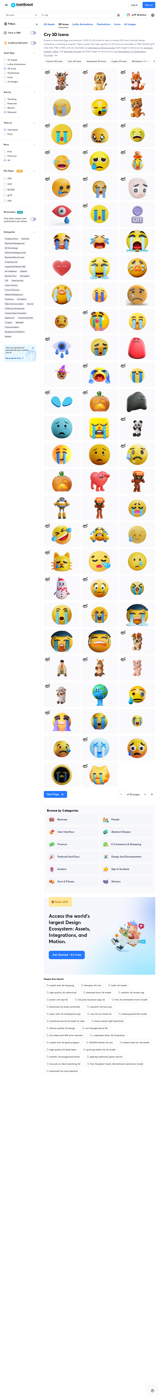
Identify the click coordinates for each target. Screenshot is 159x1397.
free (66, 40)
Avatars (8, 336)
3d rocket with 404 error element (66, 1035)
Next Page (53, 794)
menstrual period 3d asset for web (66, 1021)
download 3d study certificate (64, 1006)
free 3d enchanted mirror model (131, 999)
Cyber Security (11, 285)
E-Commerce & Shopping (126, 844)
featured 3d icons (72, 51)
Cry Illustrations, (138, 51)
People (115, 819)
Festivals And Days (68, 857)
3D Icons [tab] (63, 24)
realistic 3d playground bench (64, 1056)
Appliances (9, 318)
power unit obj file (58, 999)
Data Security (17, 280)
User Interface (65, 832)
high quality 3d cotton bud (62, 992)
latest (55, 51)
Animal (30, 304)
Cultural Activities (25, 318)
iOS (6, 280)
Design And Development (126, 857)
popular (48, 51)
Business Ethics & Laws (14, 257)
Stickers (115, 881)
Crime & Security (12, 290)
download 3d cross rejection (63, 1071)
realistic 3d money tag (132, 992)
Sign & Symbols (120, 869)
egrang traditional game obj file (106, 1056)
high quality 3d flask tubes (62, 1049)
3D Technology (11, 248)
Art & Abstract (11, 271)
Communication (12, 327)
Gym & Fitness (65, 881)
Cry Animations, (122, 51)
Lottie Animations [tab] (82, 24)
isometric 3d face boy (101, 1006)
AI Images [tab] (130, 24)
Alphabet (19, 322)
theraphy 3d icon (92, 985)
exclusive (148, 47)
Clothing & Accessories (14, 308)
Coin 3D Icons (74, 61)
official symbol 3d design (62, 1028)
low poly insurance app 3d (91, 999)
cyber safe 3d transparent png (64, 1014)
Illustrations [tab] (103, 24)
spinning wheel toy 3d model (101, 1049)
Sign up (149, 5)
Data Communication (14, 304)
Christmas (9, 299)
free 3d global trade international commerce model (116, 1063)
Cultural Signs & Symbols (15, 313)
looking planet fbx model (134, 1014)
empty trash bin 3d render (136, 1042)
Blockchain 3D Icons (141, 61)
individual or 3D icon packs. (101, 47)
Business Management (14, 243)
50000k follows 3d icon (101, 1042)
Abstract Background (14, 294)
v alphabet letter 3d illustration (109, 1035)
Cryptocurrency (11, 239)
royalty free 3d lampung (61, 985)
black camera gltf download (108, 1021)
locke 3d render (119, 985)
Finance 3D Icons (54, 61)
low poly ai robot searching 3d (64, 1063)
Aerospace (24, 276)
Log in (134, 5)
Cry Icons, (49, 55)
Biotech (23, 271)
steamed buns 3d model (98, 992)
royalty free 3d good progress (64, 1042)
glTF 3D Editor (139, 15)
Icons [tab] (117, 24)
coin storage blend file (96, 1028)
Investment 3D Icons (96, 61)
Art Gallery (21, 299)
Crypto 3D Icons (119, 61)
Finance (62, 844)
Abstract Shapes (121, 832)
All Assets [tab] (49, 24)
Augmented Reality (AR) (15, 266)
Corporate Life (11, 262)
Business (25, 239)
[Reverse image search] (118, 15)
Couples (8, 322)
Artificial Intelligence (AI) (15, 253)
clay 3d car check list (100, 1014)
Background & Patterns (14, 332)
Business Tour (10, 276)
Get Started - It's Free (66, 955)
